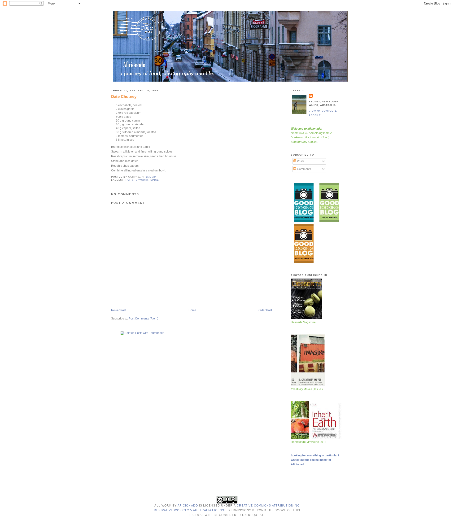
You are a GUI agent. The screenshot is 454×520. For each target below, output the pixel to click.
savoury (142, 180)
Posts (300, 161)
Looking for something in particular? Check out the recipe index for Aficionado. (315, 460)
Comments (303, 169)
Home (192, 310)
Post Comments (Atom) (143, 318)
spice (154, 180)
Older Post (265, 310)
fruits (129, 180)
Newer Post (118, 310)
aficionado (188, 505)
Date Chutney (123, 96)
